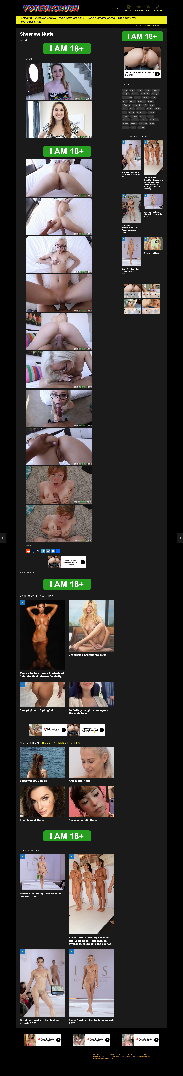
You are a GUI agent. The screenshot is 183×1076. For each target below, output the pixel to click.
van (134, 127)
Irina (125, 109)
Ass (148, 90)
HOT (148, 10)
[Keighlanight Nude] (42, 801)
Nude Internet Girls (61, 742)
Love (132, 112)
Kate (158, 109)
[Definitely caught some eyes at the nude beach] (91, 694)
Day (154, 97)
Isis (133, 109)
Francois (137, 105)
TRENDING (157, 10)
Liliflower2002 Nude (33, 780)
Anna (140, 90)
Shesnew (32, 572)
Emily (133, 101)
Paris (151, 116)
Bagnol (126, 94)
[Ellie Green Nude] (153, 243)
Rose (126, 124)
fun (146, 105)
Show (134, 124)
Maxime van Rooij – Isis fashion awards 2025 (153, 214)
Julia (150, 109)
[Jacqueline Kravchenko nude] (91, 626)
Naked (134, 116)
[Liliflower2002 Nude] (42, 762)
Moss (126, 116)
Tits (152, 124)
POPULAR (139, 10)
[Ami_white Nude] (91, 762)
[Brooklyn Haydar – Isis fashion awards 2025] (42, 983)
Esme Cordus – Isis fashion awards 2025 (130, 271)
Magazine (142, 112)
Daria (138, 97)
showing (144, 124)
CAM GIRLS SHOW (31, 22)
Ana (133, 90)
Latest (128, 10)
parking (126, 120)
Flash (151, 101)
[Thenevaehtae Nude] (3, 538)
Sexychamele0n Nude (83, 819)
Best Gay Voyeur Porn (101, 1056)
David (146, 97)
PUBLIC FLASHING (45, 18)
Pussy (145, 120)
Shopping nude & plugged (36, 710)
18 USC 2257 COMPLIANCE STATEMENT (119, 1054)
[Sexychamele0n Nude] (91, 801)
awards (156, 90)
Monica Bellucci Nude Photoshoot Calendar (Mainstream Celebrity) (42, 675)
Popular (22, 684)
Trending (22, 602)
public (136, 120)
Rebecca (154, 120)
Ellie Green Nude (151, 253)
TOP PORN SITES (127, 18)
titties (126, 127)
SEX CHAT (26, 18)
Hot (22, 856)
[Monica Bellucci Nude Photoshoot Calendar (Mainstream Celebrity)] (42, 635)
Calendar (145, 94)
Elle (125, 101)
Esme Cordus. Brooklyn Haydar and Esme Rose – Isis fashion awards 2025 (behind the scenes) (90, 940)
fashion (142, 101)
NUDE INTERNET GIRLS (72, 18)
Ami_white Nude (79, 780)
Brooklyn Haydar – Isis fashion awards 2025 (131, 174)
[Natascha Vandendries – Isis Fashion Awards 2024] (131, 208)
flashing (127, 105)
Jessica (141, 109)
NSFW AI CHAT (153, 25)
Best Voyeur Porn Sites (141, 1056)
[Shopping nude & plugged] (42, 694)
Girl (153, 105)
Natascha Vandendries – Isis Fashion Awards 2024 (130, 228)
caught (155, 94)
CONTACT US (98, 1054)
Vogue (142, 127)
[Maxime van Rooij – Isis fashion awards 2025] (42, 872)
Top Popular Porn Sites (121, 1056)
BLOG (139, 25)
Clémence (128, 97)
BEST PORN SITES (118, 1059)
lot (125, 112)
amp (125, 90)
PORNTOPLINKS (141, 1054)
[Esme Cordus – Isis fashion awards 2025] (91, 983)
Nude (23, 572)
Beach (135, 94)
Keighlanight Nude (32, 819)
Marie (152, 112)
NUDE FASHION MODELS (101, 18)
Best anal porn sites (101, 1059)
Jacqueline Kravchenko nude (88, 654)
